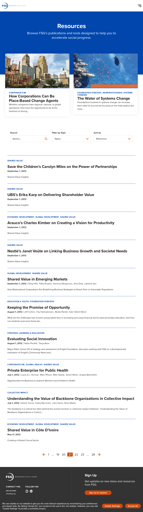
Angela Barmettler (88, 374)
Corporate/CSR (16, 364)
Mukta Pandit (61, 311)
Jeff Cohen (29, 311)
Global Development (47, 217)
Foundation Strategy (42, 301)
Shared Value (15, 160)
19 (58, 454)
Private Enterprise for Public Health (37, 370)
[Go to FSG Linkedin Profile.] (31, 491)
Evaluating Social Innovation (32, 339)
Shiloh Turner (27, 403)
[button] (140, 5)
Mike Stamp (58, 374)
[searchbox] (29, 138)
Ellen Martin (70, 403)
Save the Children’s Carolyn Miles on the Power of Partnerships (62, 166)
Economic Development (20, 217)
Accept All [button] (133, 506)
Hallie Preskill (30, 343)
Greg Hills (33, 283)
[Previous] (44, 454)
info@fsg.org (11, 494)
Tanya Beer (44, 343)
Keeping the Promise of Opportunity (38, 307)
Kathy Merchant (43, 403)
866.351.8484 (11, 491)
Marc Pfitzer (46, 374)
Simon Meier (72, 374)
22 (76, 454)
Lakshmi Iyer (90, 283)
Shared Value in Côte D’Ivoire (33, 430)
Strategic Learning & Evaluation (25, 333)
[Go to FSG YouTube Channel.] (26, 491)
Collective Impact (17, 392)
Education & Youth (18, 301)
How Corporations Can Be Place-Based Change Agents (33, 98)
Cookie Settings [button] (112, 506)
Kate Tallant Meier (77, 311)
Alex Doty (78, 283)
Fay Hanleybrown (44, 311)
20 (63, 454)
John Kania (57, 403)
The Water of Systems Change (103, 98)
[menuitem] (26, 492)
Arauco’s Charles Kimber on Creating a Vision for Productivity (60, 223)
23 (82, 454)
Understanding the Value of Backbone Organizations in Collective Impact (70, 398)
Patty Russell (45, 283)
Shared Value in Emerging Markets (37, 279)
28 (93, 454)
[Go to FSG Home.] (14, 6)
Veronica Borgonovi (62, 283)
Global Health (34, 364)
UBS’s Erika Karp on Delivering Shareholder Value (50, 195)
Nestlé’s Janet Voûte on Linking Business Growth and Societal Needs (67, 251)
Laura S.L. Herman (30, 374)
